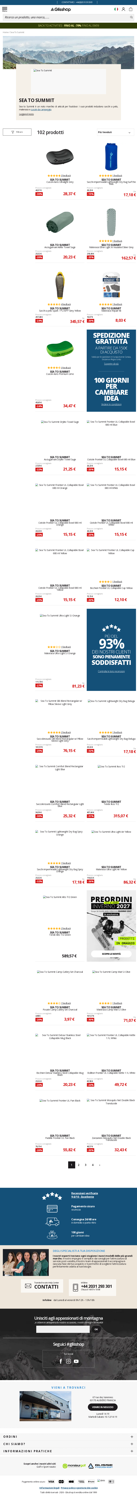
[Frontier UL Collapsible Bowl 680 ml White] (111, 498)
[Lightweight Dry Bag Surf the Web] (111, 157)
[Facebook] (60, 1362)
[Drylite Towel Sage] (60, 434)
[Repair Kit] (111, 285)
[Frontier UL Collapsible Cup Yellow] (111, 563)
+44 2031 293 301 (96, 1286)
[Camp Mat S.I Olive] (111, 984)
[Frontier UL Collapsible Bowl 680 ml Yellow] (59, 563)
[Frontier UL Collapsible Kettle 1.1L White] (111, 1048)
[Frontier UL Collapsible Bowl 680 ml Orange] (59, 498)
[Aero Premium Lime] (60, 349)
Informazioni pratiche (27, 1451)
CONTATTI (46, 1286)
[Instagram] (68, 1362)
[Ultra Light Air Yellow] (111, 844)
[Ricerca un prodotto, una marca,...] (131, 17)
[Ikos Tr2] (111, 779)
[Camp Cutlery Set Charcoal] (60, 984)
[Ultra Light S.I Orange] (60, 628)
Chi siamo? (14, 1444)
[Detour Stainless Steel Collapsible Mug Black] (59, 1048)
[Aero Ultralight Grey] (60, 157)
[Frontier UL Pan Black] (60, 1113)
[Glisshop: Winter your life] (61, 9)
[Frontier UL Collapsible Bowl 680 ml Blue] (111, 434)
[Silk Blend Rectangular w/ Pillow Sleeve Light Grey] (59, 713)
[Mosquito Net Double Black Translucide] (111, 1113)
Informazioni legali (49, 1487)
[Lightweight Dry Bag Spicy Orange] (59, 844)
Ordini (10, 1437)
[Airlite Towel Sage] (60, 222)
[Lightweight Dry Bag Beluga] (111, 713)
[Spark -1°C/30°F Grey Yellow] (60, 285)
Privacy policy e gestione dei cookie (79, 1487)
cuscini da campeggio (41, 109)
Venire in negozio (102, 1407)
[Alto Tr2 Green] (60, 909)
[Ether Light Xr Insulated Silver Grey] (111, 222)
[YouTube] (76, 1362)
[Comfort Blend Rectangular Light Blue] (59, 779)
